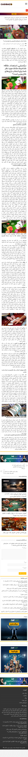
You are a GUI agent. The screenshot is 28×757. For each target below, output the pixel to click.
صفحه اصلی (22, 18)
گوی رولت (15, 712)
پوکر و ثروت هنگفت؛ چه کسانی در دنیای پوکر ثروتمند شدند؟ (10, 471)
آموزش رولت (6, 714)
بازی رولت (24, 700)
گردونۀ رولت (13, 711)
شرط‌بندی (24, 716)
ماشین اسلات (23, 709)
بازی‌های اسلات (23, 703)
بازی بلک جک (7, 712)
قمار (11, 712)
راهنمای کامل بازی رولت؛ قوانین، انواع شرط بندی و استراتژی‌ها (14, 601)
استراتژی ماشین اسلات (21, 711)
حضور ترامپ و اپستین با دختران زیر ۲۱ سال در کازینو (14, 611)
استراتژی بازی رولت (14, 714)
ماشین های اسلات (16, 709)
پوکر (26, 698)
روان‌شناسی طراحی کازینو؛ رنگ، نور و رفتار (14, 532)
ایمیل (24, 568)
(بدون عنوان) (24, 594)
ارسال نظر (22, 46)
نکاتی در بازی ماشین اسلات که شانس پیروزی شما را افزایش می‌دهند (18, 466)
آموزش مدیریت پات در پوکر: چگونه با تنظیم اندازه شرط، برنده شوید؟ (14, 514)
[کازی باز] (8, 4)
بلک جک (24, 693)
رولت (10, 709)
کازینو (25, 712)
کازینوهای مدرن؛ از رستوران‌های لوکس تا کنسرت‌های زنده (14, 591)
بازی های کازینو (6, 711)
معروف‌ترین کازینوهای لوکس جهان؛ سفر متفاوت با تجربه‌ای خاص (15, 608)
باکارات (25, 696)
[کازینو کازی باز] (14, 14)
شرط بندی (13, 716)
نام (25, 562)
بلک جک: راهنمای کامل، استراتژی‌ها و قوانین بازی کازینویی (15, 604)
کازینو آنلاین (19, 716)
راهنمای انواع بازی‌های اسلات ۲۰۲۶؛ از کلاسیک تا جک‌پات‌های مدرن (15, 495)
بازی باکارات (6, 709)
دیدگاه (24, 548)
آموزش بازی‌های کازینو (13, 18)
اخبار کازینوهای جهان (8, 44)
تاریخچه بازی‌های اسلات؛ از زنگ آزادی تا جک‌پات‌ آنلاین (15, 597)
